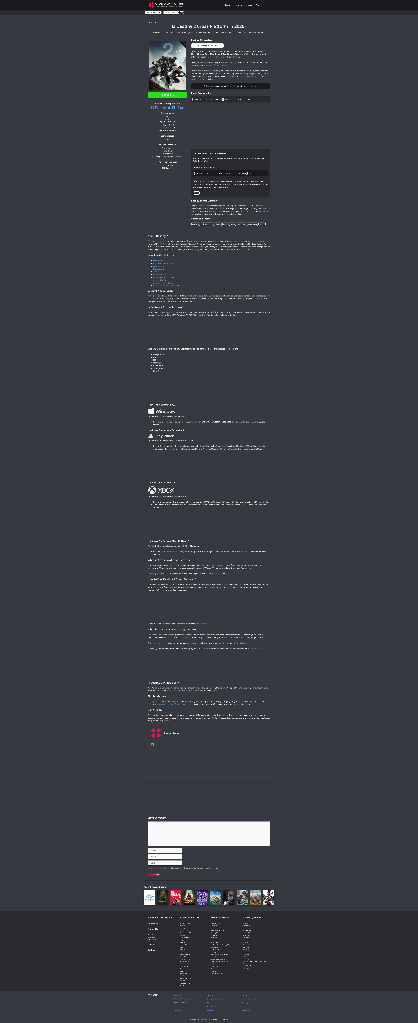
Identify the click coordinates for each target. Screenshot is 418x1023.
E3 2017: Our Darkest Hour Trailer (168, 285)
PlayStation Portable (185, 978)
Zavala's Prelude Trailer (163, 283)
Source (196, 193)
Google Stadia (198, 99)
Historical (245, 945)
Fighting (213, 940)
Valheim (210, 995)
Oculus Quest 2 (184, 983)
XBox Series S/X (248, 99)
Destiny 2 (244, 995)
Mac (181, 940)
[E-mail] (152, 745)
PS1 (181, 969)
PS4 (206, 99)
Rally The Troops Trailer (163, 263)
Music (213, 969)
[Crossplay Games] (166, 5)
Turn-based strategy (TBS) (218, 954)
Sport (212, 937)
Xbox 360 (182, 957)
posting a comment (199, 79)
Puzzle (213, 957)
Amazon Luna (184, 961)
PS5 (211, 99)
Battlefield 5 (175, 704)
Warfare (262, 224)
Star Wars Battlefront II (248, 999)
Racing (213, 952)
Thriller (245, 968)
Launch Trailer (159, 274)
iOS (181, 947)
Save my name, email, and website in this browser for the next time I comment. (184, 868)
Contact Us (151, 944)
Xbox (181, 976)
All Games (226, 5)
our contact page (252, 76)
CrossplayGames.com (204, 1019)
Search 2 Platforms (153, 923)
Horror (245, 947)
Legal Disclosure (153, 937)
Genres (249, 5)
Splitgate (210, 1011)
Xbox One (238, 99)
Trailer (156, 271)
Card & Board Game (217, 959)
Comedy (245, 937)
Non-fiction (246, 952)
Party (244, 942)
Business (245, 954)
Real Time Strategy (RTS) (218, 961)
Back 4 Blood (211, 1007)
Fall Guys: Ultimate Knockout (183, 999)
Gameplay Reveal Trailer (163, 277)
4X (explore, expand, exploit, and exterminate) (256, 961)
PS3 (181, 952)
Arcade (213, 942)
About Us (150, 935)
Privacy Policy (152, 939)
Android (182, 945)
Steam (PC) (218, 99)
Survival (245, 933)
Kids (244, 957)
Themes (259, 5)
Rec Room (177, 1011)
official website (201, 623)
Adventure (195, 224)
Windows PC (228, 99)
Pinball (213, 971)
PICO (181, 985)
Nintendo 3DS (184, 966)
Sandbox (245, 940)
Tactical (213, 947)
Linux (181, 942)
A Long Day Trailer (161, 280)
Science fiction (252, 224)
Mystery (245, 959)
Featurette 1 (158, 260)
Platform (213, 949)
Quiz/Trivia (214, 966)
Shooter (218, 224)
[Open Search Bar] (268, 5)
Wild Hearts (188, 704)
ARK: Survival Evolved (181, 1003)
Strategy (213, 933)
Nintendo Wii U (184, 959)
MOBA (213, 964)
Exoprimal (177, 995)
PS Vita (182, 949)
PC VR (181, 981)
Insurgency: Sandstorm (215, 999)
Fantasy (232, 224)
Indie (212, 925)
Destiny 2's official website (214, 65)
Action (225, 224)
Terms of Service (153, 942)
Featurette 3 (158, 266)
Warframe (210, 1003)
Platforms (238, 5)
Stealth (245, 949)
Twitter (150, 956)
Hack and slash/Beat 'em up (219, 945)
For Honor (244, 1007)
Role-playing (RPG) (207, 224)
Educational (246, 965)
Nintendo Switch (184, 937)
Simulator (214, 935)
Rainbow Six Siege (180, 1007)
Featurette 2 (158, 269)
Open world (241, 224)
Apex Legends (245, 1011)
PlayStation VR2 (184, 973)
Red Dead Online (162, 704)
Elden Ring (244, 1003)
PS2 (181, 971)
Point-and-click (215, 973)
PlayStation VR (184, 964)
